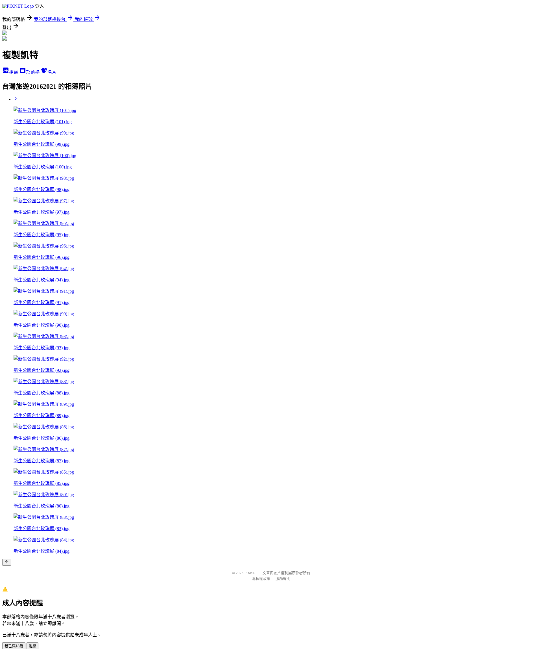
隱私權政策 (261, 578)
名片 (51, 72)
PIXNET (250, 573)
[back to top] (6, 562)
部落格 (33, 72)
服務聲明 (283, 578)
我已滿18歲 (14, 646)
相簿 (14, 72)
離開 (32, 646)
